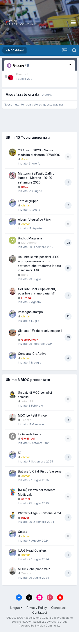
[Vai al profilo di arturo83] (12, 394)
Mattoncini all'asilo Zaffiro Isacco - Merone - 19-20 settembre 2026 (36, 178)
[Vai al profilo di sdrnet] (12, 492)
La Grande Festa (29, 434)
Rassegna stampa (30, 312)
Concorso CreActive (32, 353)
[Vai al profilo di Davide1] (9, 77)
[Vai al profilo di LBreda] (12, 291)
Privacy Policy (37, 607)
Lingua (15, 607)
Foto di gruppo (28, 201)
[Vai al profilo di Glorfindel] (12, 436)
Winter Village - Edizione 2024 (39, 513)
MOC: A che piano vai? (34, 569)
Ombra (22, 531)
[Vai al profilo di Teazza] (12, 417)
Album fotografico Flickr (35, 219)
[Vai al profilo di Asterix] (12, 152)
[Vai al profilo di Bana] (12, 259)
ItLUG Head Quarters (32, 550)
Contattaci (58, 607)
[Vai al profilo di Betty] (12, 175)
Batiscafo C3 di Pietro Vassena (39, 471)
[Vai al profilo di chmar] (12, 203)
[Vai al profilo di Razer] (12, 515)
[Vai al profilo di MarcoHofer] (12, 240)
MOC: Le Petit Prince (32, 415)
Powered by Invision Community (39, 625)
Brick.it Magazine (30, 238)
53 (20, 453)
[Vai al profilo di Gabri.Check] (12, 332)
